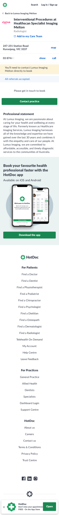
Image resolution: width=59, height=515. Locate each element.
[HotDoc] (5, 5)
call (54, 58)
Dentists (29, 390)
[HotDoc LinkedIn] (29, 479)
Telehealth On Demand (29, 339)
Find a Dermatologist (30, 326)
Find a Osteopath (29, 320)
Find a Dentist (29, 281)
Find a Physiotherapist (29, 287)
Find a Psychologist (29, 307)
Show (42, 58)
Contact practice (29, 101)
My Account (29, 346)
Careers (29, 434)
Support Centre (30, 409)
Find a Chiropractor (29, 300)
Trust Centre (29, 460)
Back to (20, 13)
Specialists (29, 396)
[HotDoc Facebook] (24, 479)
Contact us (29, 440)
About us (29, 427)
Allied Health (29, 383)
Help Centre (30, 352)
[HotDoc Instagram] (35, 479)
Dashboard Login (29, 403)
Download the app (29, 235)
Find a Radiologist (29, 333)
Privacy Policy (29, 454)
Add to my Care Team (29, 36)
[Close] (4, 507)
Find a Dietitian (29, 313)
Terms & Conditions (29, 447)
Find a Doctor (30, 274)
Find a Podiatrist (29, 294)
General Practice (29, 377)
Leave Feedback (30, 359)
